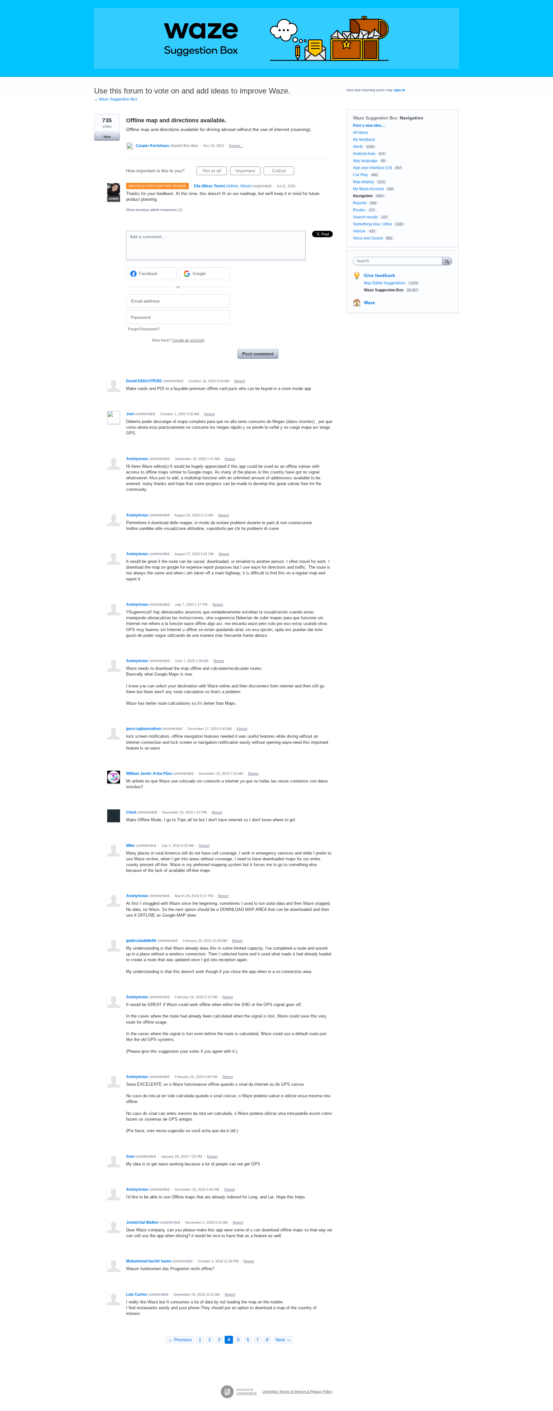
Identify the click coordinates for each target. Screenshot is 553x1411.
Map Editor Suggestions (385, 283)
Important (248, 171)
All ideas (360, 132)
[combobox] (399, 261)
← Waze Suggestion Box (115, 99)
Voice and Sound (368, 238)
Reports (360, 203)
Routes (359, 210)
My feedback (364, 139)
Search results (365, 217)
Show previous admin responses (154, 210)
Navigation (411, 117)
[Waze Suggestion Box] (276, 38)
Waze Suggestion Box (375, 117)
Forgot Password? (144, 329)
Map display (363, 182)
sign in (399, 90)
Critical (283, 171)
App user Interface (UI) (372, 168)
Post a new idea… (369, 125)
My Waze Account (368, 189)
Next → (283, 1339)
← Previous (180, 1339)
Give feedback (379, 275)
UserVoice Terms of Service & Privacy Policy (297, 1391)
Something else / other (372, 224)
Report (239, 381)
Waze (369, 302)
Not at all (215, 171)
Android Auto (364, 153)
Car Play (360, 175)
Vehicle (359, 231)
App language (365, 160)
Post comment (258, 353)
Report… (236, 146)
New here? (178, 340)
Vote (107, 137)
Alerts (358, 146)
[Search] (447, 261)
